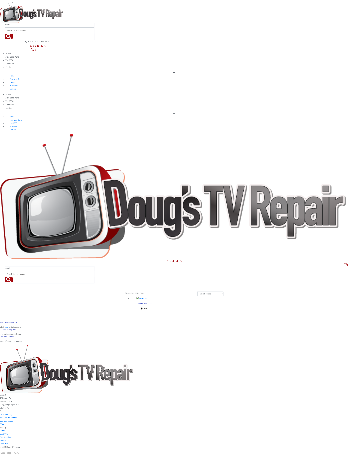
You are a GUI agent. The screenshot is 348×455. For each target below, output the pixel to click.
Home (8, 53)
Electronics (10, 63)
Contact (8, 67)
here (6, 327)
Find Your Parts (12, 57)
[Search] (9, 36)
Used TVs (9, 60)
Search (7, 25)
